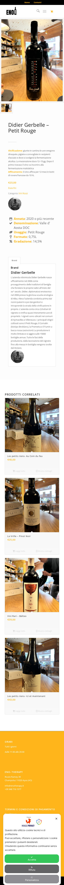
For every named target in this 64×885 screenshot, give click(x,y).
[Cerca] (36, 11)
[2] (26, 11)
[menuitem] (27, 2)
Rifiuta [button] (32, 869)
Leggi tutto (20, 471)
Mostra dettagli (45, 471)
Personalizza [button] (32, 880)
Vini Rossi (23, 193)
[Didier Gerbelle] (14, 204)
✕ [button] (56, 818)
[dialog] (32, 849)
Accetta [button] (32, 859)
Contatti (37, 2)
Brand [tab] (14, 260)
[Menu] (44, 11)
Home (27, 2)
